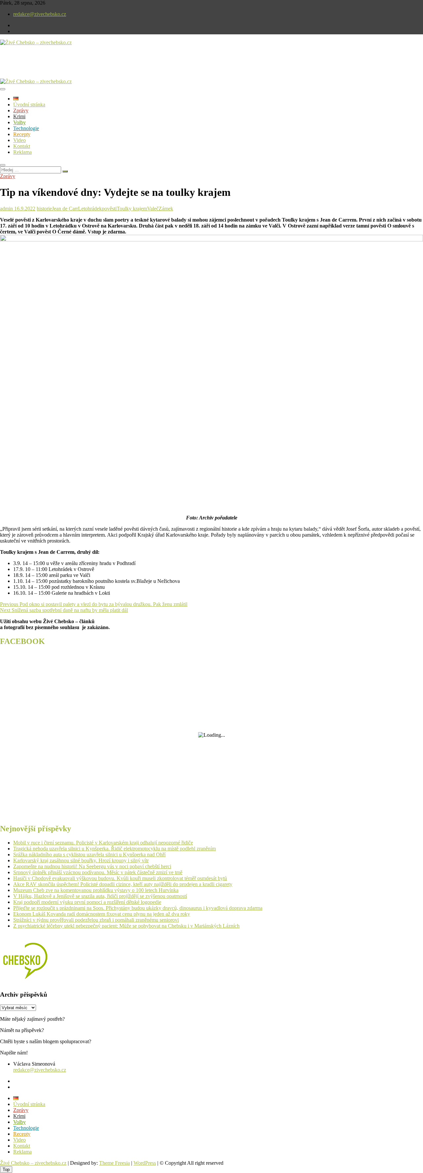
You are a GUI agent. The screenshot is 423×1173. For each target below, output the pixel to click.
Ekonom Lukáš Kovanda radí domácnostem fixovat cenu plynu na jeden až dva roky (101, 914)
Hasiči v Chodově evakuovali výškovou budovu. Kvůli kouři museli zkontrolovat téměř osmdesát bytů (120, 878)
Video (19, 140)
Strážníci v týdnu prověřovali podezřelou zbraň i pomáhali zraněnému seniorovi (96, 920)
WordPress (145, 1163)
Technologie (26, 128)
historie (44, 208)
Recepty (21, 134)
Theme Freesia (114, 1163)
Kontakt (21, 146)
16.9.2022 (24, 208)
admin (6, 208)
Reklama (22, 152)
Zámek (166, 208)
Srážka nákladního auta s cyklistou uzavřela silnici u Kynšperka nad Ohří (89, 854)
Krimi (19, 116)
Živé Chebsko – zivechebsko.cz (33, 1163)
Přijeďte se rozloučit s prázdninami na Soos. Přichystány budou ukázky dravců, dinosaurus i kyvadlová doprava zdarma (137, 908)
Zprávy (20, 110)
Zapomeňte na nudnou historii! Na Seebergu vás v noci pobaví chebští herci (92, 866)
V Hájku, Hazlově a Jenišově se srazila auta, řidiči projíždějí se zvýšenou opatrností (100, 896)
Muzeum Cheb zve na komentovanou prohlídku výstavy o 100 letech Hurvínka (95, 890)
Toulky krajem (132, 208)
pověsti (109, 208)
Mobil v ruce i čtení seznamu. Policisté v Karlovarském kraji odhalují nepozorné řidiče (103, 842)
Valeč (153, 208)
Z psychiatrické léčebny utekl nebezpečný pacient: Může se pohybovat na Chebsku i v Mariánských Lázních (126, 926)
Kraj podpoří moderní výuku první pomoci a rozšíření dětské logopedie (87, 902)
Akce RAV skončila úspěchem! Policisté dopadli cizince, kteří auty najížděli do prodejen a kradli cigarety (122, 884)
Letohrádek (90, 208)
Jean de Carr (65, 208)
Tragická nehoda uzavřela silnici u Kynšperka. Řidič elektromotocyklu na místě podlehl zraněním (114, 848)
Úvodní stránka (29, 104)
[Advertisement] (77, 67)
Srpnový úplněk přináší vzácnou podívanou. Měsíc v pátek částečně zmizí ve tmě (97, 872)
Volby (19, 122)
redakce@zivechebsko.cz (39, 14)
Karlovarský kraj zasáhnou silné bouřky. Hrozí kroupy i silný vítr (81, 860)
